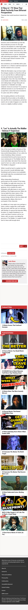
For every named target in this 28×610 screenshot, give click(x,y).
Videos (10, 1)
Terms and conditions (7, 574)
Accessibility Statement (7, 584)
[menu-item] (5, 4)
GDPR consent (5, 593)
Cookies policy (5, 581)
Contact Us (4, 571)
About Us (4, 568)
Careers (3, 590)
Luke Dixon (5, 20)
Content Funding (5, 587)
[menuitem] (4, 1)
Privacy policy (5, 577)
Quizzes (16, 1)
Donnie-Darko (11, 253)
